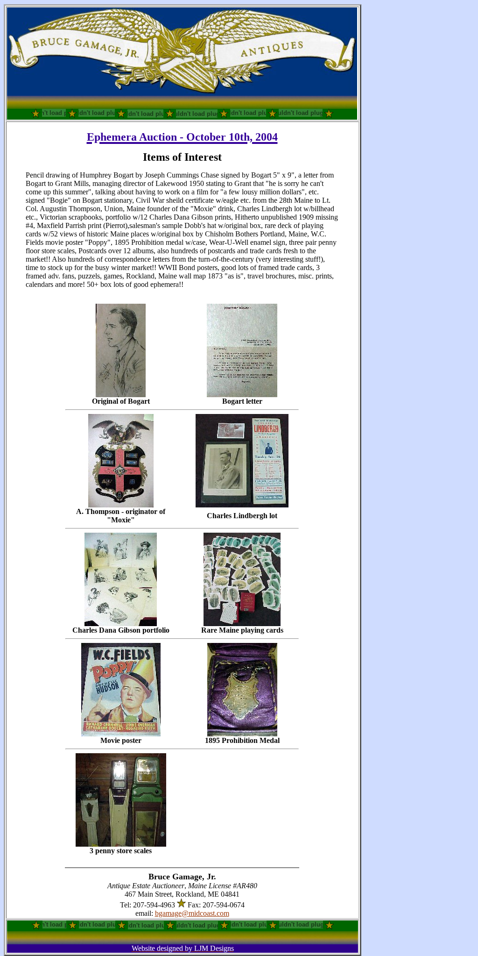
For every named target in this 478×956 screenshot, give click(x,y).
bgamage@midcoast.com (192, 913)
